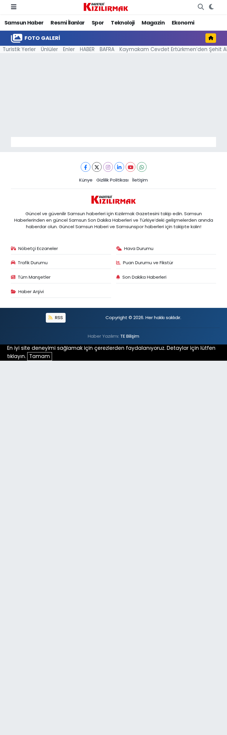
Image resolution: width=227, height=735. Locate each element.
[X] (97, 167)
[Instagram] (108, 167)
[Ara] (200, 7)
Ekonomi (183, 22)
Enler (69, 49)
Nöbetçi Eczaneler (38, 248)
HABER (87, 49)
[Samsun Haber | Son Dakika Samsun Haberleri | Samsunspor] (106, 6)
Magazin (153, 22)
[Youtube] (130, 167)
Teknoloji (123, 22)
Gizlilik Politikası (112, 180)
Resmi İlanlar (68, 22)
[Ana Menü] (14, 6)
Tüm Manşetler (34, 277)
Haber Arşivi (31, 291)
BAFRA (107, 49)
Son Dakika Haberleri (144, 277)
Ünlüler (49, 49)
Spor (98, 22)
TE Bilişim (129, 336)
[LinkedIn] (119, 167)
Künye (86, 180)
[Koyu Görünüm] (211, 7)
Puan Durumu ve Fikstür (148, 262)
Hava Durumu (138, 248)
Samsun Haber (24, 22)
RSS (58, 317)
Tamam (39, 356)
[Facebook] (85, 167)
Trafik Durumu (33, 262)
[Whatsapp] (142, 167)
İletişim (140, 180)
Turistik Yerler (19, 49)
